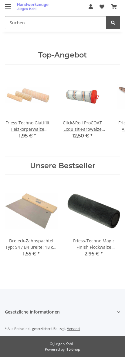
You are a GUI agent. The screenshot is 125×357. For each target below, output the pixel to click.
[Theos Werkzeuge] (34, 7)
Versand (73, 328)
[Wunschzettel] (102, 7)
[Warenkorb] (114, 7)
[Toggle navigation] (8, 4)
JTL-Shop (73, 349)
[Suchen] (113, 22)
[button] (90, 7)
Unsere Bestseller (62, 165)
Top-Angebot (62, 55)
